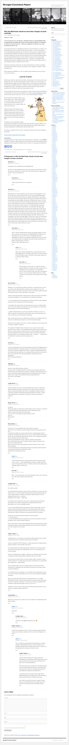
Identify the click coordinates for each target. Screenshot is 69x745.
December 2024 (54, 150)
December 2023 (54, 163)
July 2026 (54, 127)
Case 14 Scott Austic (55, 56)
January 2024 (54, 162)
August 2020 (54, 211)
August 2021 (54, 196)
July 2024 (54, 155)
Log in (53, 274)
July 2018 (54, 241)
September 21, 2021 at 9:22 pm (13, 344)
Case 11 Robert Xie (55, 53)
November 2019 (55, 221)
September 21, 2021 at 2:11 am (13, 596)
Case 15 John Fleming (56, 58)
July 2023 (54, 168)
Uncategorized (54, 85)
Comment (6, 697)
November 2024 (55, 151)
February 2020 (54, 218)
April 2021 (54, 201)
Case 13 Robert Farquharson (57, 55)
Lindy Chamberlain (55, 83)
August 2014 (54, 261)
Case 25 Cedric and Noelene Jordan (58, 70)
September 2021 (55, 195)
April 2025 (54, 145)
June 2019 (54, 228)
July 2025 (54, 142)
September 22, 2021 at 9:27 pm (17, 179)
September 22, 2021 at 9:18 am (13, 190)
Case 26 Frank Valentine (56, 72)
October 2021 (54, 194)
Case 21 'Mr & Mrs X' (56, 65)
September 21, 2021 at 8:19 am (21, 640)
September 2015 (55, 252)
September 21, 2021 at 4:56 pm (13, 485)
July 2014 (54, 263)
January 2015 (54, 257)
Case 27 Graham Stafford (56, 73)
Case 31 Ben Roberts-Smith (56, 78)
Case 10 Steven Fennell (56, 52)
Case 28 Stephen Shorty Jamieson (57, 75)
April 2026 (54, 131)
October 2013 (54, 269)
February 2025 (54, 148)
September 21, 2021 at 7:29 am (13, 535)
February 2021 (54, 203)
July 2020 (54, 212)
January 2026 (54, 134)
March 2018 (54, 244)
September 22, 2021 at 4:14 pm (25, 263)
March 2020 (54, 217)
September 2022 (55, 180)
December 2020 (54, 206)
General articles (54, 82)
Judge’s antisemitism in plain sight (57, 97)
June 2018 (54, 242)
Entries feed (54, 275)
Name (5, 713)
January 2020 (54, 219)
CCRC (53, 79)
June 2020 (54, 213)
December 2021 (54, 191)
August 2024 (54, 154)
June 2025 (54, 143)
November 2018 (55, 236)
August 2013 (54, 270)
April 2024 (54, 158)
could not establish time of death (39, 93)
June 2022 (54, 184)
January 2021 (54, 205)
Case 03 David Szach (55, 43)
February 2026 (54, 133)
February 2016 (54, 249)
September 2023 (55, 166)
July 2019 (54, 226)
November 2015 (55, 251)
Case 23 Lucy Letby (55, 67)
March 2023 (54, 173)
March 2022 (54, 188)
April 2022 (54, 186)
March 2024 (54, 160)
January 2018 (54, 247)
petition (7, 139)
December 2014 (54, 258)
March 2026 (54, 132)
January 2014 (54, 265)
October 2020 (54, 208)
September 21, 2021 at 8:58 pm (13, 365)
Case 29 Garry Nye (55, 76)
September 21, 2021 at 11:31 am (25, 654)
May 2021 (54, 200)
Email (5, 717)
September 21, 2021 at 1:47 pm (21, 617)
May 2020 (54, 214)
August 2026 (54, 126)
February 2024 (54, 161)
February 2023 (54, 174)
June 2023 (54, 169)
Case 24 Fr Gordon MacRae (56, 68)
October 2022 (54, 179)
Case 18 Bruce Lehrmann (56, 61)
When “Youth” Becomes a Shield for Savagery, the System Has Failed (58, 108)
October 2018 (54, 237)
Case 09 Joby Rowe (55, 50)
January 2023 (54, 175)
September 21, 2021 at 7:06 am (17, 608)
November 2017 (55, 248)
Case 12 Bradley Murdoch (56, 54)
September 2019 (55, 224)
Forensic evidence (55, 81)
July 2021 (54, 197)
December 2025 (54, 135)
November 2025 (55, 137)
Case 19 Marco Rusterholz (56, 62)
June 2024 (54, 156)
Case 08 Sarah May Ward (56, 49)
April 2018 (54, 243)
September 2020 (55, 209)
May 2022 (54, 185)
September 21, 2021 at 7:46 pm (17, 457)
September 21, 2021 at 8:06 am (17, 627)
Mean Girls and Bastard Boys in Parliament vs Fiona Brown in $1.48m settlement (58, 99)
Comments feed (54, 276)
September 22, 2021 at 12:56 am (18, 472)
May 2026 (54, 129)
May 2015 (54, 253)
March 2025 (54, 146)
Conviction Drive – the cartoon (10, 27)
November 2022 (55, 178)
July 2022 (54, 183)
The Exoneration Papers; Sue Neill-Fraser (39, 23)
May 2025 (54, 144)
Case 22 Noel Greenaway (56, 66)
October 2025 (54, 138)
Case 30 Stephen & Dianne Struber (58, 77)
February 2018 (54, 246)
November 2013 (55, 267)
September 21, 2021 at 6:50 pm (13, 404)
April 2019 (54, 230)
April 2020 (54, 215)
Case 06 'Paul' (54, 47)
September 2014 (55, 260)
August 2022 (54, 181)
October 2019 (54, 223)
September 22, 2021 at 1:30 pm (17, 229)
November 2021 (55, 192)
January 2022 (54, 190)
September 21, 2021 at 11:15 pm (14, 284)
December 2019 (54, 220)
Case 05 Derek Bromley (56, 45)
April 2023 (54, 172)
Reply (9, 174)
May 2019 (54, 229)
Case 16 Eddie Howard (56, 59)
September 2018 (55, 238)
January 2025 (54, 149)
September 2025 (55, 139)
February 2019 (54, 232)
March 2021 (54, 202)
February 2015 (54, 255)
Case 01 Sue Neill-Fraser (17, 149)
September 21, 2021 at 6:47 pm (13, 425)
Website (5, 721)
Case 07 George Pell (55, 48)
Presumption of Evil (52, 23)
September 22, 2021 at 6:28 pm (13, 163)
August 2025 (54, 140)
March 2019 (54, 231)
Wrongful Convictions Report (17, 4)
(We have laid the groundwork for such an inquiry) (15, 135)
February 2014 (54, 264)
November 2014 (55, 259)
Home (5, 23)
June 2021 (54, 198)
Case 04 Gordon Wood (56, 44)
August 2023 (54, 167)
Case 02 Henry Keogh (56, 42)
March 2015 (54, 254)
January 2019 (54, 234)
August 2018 (54, 240)
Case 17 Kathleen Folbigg (56, 60)
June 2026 (54, 128)
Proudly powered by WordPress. (58, 740)
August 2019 (54, 225)
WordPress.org (54, 277)
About (17, 23)
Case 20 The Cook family (56, 64)
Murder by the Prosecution (24, 23)
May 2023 (54, 171)
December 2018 (54, 235)
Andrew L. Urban (11, 23)
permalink (30, 149)
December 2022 (54, 177)
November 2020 (55, 207)
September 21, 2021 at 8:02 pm (13, 384)
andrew (18, 35)
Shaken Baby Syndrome (56, 84)
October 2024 (54, 152)
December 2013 (54, 266)
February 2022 (54, 189)
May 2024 (54, 157)
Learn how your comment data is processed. (30, 735)
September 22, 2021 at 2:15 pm (21, 249)
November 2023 (55, 165)
